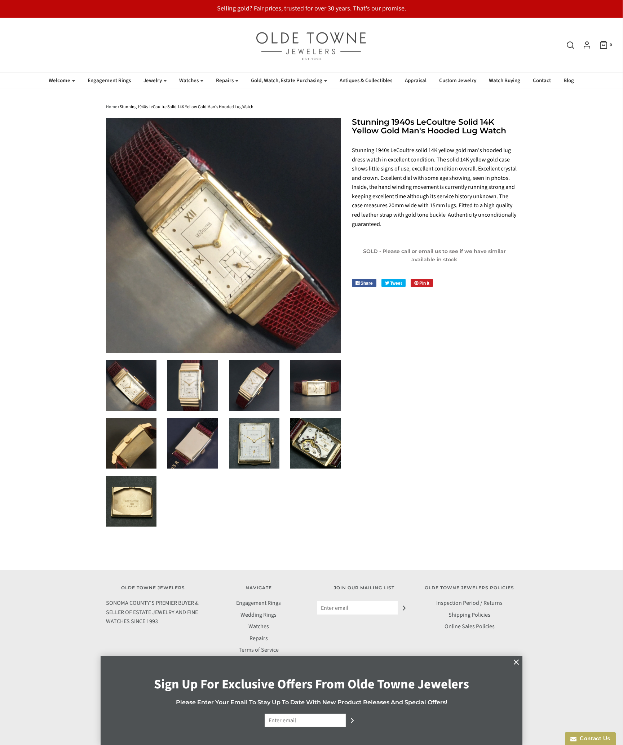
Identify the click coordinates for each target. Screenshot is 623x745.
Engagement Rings (109, 80)
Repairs (258, 638)
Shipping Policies (469, 615)
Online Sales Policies (470, 626)
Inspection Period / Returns (469, 603)
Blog (569, 80)
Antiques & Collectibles (366, 80)
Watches (258, 626)
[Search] (567, 45)
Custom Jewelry (457, 80)
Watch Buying (504, 80)
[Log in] (583, 45)
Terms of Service (259, 650)
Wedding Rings (258, 615)
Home (111, 107)
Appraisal (416, 80)
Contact (542, 80)
